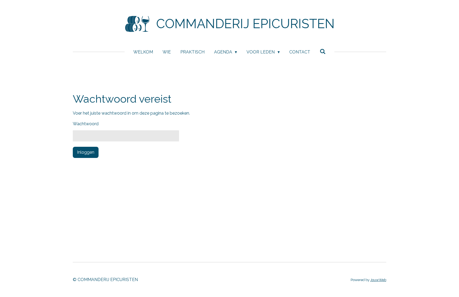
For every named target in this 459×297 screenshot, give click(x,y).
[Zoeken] (322, 51)
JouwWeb (378, 280)
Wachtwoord (86, 123)
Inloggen (85, 152)
